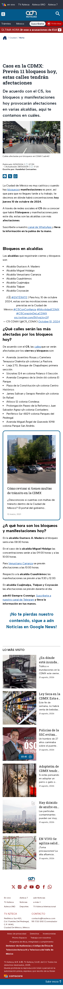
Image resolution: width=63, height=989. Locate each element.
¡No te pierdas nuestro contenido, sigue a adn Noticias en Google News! (31, 620)
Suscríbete (37, 23)
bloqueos (13, 189)
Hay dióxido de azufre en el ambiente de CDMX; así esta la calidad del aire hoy (49, 805)
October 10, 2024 (49, 321)
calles (37, 346)
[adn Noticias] (32, 14)
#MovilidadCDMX (48, 309)
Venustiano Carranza (20, 563)
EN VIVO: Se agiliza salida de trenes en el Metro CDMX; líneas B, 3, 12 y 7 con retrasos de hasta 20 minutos (49, 841)
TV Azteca (23, 4)
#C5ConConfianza (24, 309)
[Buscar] (58, 14)
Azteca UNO (38, 4)
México (20, 23)
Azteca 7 (53, 4)
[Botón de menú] (3, 14)
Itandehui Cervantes (25, 169)
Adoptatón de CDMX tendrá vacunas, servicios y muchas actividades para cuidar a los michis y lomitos (49, 768)
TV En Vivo (56, 23)
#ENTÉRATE (19, 297)
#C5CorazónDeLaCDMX (31, 313)
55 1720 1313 (37, 921)
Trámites (6, 23)
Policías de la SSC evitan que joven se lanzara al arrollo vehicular (49, 732)
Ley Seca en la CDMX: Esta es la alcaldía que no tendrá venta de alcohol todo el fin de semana (49, 696)
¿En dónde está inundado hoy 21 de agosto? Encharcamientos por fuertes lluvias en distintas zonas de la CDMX (49, 660)
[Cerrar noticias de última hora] (60, 30)
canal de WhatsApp (40, 227)
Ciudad (13, 38)
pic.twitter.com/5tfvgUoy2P (31, 317)
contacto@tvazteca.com (43, 918)
